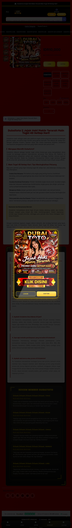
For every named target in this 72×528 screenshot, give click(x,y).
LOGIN (25, 294)
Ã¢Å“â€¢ (55, 232)
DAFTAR (46, 294)
